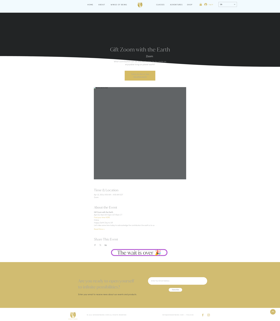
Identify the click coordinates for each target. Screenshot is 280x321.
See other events (140, 77)
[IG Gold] (208, 315)
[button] (201, 4)
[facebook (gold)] (202, 315)
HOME (90, 4)
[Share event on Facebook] (95, 245)
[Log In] (205, 4)
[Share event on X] (100, 245)
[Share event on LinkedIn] (106, 245)
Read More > (99, 229)
